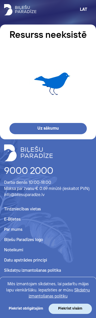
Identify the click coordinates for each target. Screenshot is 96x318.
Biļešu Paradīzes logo (23, 240)
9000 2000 (28, 171)
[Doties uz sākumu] (28, 152)
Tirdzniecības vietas (22, 209)
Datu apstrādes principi (25, 260)
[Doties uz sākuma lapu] (20, 9)
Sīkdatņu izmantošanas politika (32, 270)
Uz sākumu (48, 128)
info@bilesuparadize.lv (24, 195)
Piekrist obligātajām (26, 308)
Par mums (13, 230)
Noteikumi (13, 250)
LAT (83, 10)
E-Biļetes (12, 219)
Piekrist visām (70, 308)
